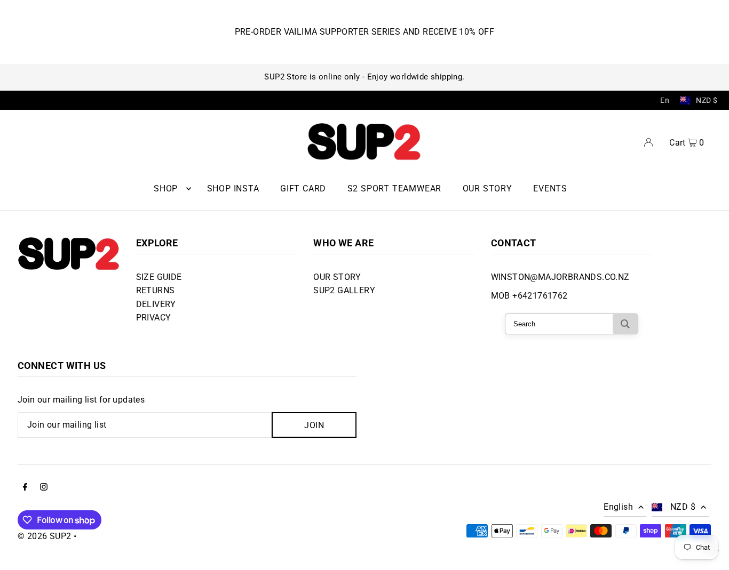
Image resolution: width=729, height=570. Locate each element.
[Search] (625, 324)
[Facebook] (25, 488)
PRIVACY (153, 317)
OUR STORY (337, 277)
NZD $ (706, 100)
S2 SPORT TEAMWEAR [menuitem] (394, 188)
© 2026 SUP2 (44, 536)
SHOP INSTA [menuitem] (233, 188)
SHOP (166, 188)
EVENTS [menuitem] (550, 188)
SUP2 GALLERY (344, 290)
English (618, 507)
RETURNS (155, 290)
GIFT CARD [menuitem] (303, 188)
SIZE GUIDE (159, 277)
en (664, 100)
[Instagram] (43, 488)
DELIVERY (156, 304)
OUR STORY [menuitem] (487, 188)
